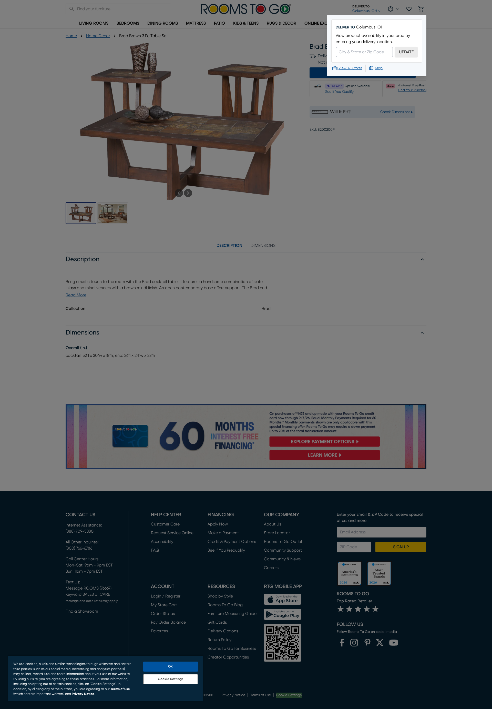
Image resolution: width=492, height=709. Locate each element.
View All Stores (350, 68)
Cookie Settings (170, 679)
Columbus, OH (370, 27)
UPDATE (406, 52)
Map (379, 68)
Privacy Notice (83, 694)
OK (170, 666)
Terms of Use (120, 689)
